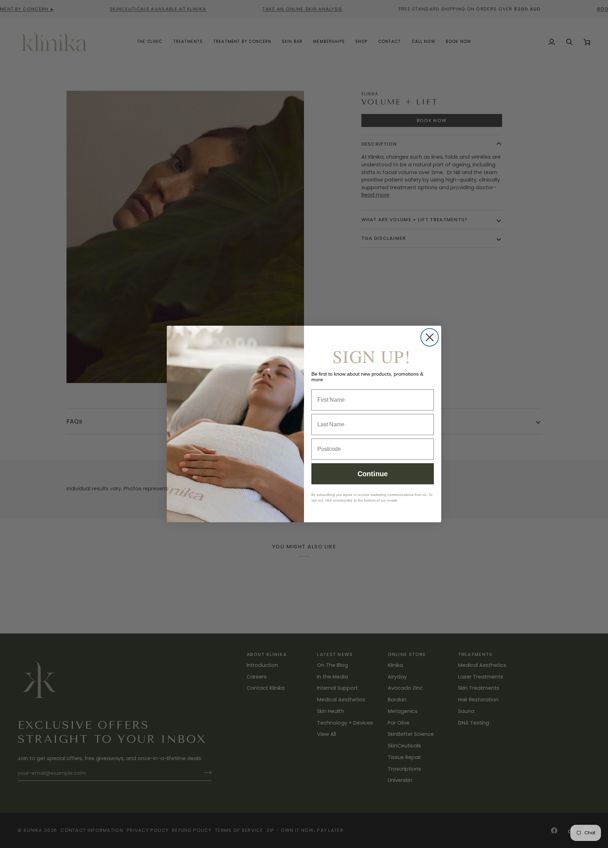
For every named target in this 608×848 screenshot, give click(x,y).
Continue (372, 474)
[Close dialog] (429, 337)
